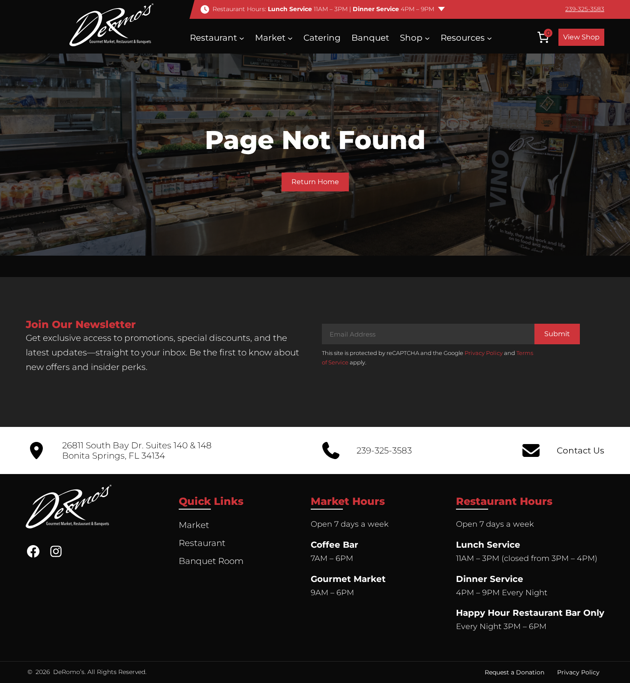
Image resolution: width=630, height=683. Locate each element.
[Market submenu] (290, 37)
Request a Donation (514, 672)
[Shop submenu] (427, 37)
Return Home (315, 182)
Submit (557, 334)
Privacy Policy (484, 352)
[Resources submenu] (489, 37)
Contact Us (580, 450)
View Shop (581, 37)
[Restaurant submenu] (241, 37)
